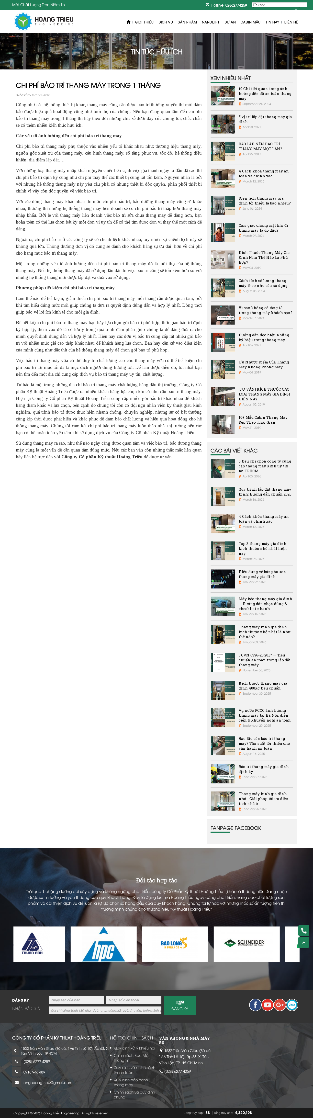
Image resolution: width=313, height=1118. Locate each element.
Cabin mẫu (250, 22)
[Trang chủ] (43, 21)
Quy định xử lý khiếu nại (134, 1047)
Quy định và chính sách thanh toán (134, 1070)
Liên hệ (291, 22)
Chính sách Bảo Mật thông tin (132, 1057)
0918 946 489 (34, 1071)
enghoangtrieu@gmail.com (47, 1082)
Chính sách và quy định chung (134, 1094)
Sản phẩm (187, 22)
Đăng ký (179, 1008)
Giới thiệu (144, 22)
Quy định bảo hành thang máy (131, 1082)
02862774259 (236, 5)
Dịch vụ (165, 22)
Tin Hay (272, 22)
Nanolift (211, 22)
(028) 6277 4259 (36, 1061)
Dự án (230, 22)
